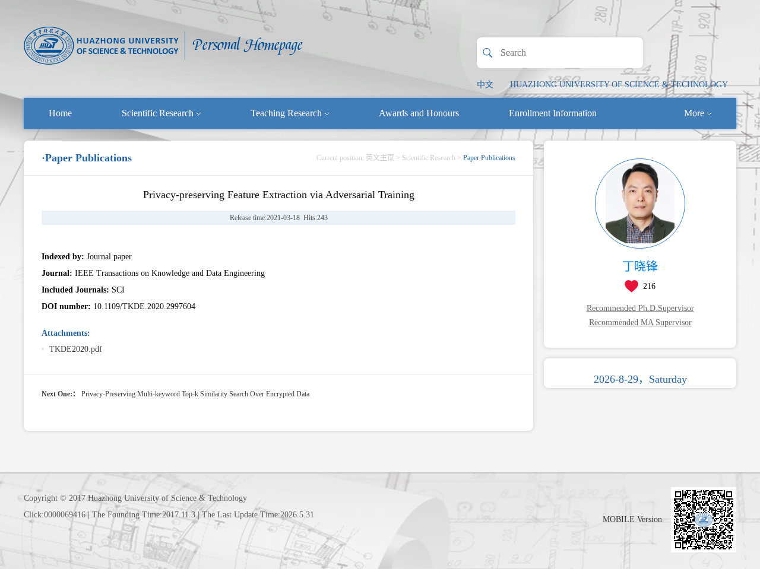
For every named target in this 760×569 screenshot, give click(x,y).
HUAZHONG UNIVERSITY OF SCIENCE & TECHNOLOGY (619, 84)
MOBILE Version (632, 519)
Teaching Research (286, 113)
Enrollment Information (553, 113)
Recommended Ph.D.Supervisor (640, 308)
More (694, 113)
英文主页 (380, 158)
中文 (485, 84)
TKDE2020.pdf (75, 349)
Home (60, 113)
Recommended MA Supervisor (640, 322)
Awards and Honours (419, 113)
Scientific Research (158, 113)
